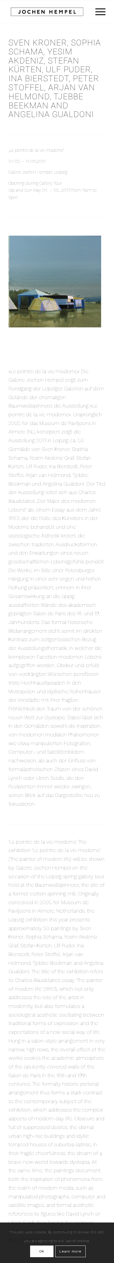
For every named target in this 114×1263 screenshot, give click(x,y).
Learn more (70, 1251)
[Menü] (97, 12)
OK (41, 1251)
